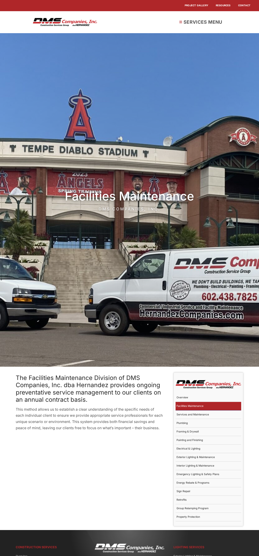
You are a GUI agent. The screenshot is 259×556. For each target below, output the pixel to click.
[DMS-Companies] (65, 19)
